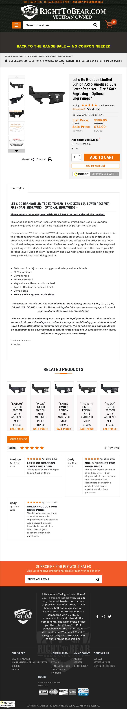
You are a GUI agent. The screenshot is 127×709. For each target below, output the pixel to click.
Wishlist (78, 659)
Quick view (17, 388)
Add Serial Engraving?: (86, 139)
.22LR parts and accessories (58, 597)
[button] (7, 705)
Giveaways (56, 673)
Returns (16, 666)
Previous (16, 77)
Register (78, 662)
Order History (81, 666)
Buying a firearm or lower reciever (29, 662)
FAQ (52, 659)
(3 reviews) (78, 109)
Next (16, 151)
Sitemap (55, 662)
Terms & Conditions (60, 666)
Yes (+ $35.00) (83, 144)
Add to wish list (95, 165)
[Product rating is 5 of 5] (89, 105)
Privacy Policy (58, 669)
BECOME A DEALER (102, 662)
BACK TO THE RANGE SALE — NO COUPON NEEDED (63, 46)
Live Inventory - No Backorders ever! (63, 1)
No (77, 148)
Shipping (16, 669)
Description (17, 188)
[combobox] (61, 25)
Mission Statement (21, 659)
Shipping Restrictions (104, 666)
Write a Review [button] (93, 109)
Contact (98, 659)
